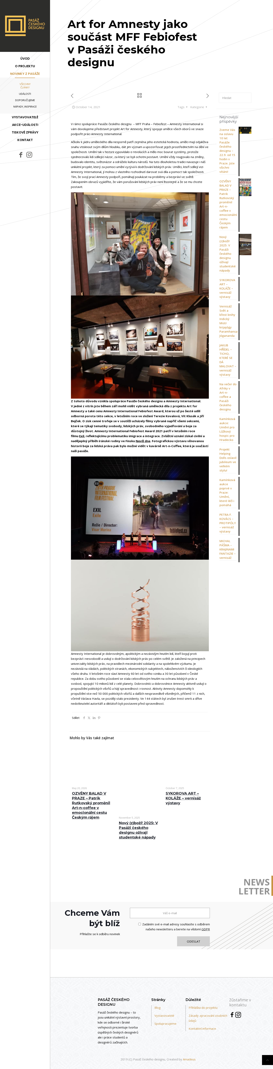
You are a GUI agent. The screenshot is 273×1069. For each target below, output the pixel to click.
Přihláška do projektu (203, 1008)
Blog (157, 1008)
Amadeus (189, 1059)
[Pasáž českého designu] (25, 26)
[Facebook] (232, 1016)
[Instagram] (238, 1016)
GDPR (205, 929)
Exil (81, 436)
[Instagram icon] (29, 154)
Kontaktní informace (202, 1028)
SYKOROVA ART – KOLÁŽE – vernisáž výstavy (183, 798)
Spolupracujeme (165, 1024)
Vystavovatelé (164, 1016)
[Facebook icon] (21, 154)
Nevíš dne (143, 441)
